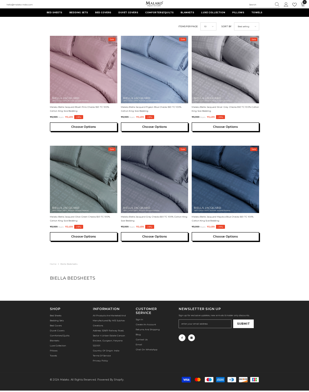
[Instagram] (191, 337)
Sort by (226, 26)
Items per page (188, 26)
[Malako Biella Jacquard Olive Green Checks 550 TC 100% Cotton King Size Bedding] (83, 179)
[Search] (264, 5)
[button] (208, 26)
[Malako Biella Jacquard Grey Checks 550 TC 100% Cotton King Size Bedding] (154, 179)
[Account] (286, 5)
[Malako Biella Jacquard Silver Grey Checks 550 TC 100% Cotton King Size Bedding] (225, 69)
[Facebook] (182, 337)
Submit (243, 323)
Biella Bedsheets (68, 264)
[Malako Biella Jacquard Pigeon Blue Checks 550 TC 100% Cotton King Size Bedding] (154, 69)
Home (53, 264)
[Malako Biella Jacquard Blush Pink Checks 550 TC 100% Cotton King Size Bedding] (83, 69)
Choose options (83, 127)
